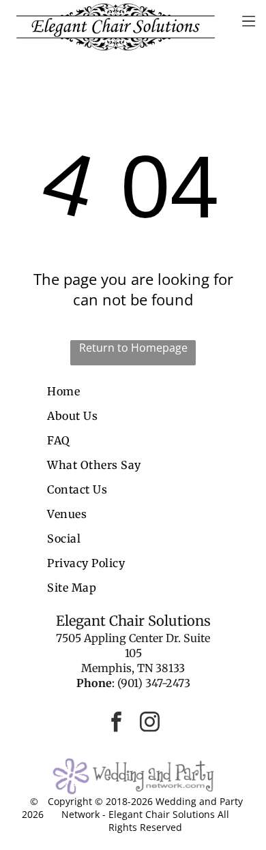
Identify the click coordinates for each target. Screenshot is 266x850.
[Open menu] (248, 21)
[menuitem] (132, 391)
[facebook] (117, 723)
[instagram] (150, 723)
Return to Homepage (133, 347)
